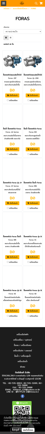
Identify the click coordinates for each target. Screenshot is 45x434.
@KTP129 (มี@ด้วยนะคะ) (27, 391)
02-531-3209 (30, 383)
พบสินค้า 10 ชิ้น (9, 44)
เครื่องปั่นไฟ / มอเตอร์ (22, 350)
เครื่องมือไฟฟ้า (22, 334)
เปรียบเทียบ (13, 100)
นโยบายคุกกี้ (17, 425)
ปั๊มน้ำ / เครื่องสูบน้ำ (22, 356)
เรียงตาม (7, 27)
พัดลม (22, 366)
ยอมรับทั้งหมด (28, 430)
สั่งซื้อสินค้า (13, 95)
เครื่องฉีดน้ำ (22, 361)
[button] (35, 3)
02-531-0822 (15, 383)
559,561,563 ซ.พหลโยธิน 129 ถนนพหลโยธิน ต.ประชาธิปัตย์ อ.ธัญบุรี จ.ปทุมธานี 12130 (22, 377)
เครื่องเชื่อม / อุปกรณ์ (22, 339)
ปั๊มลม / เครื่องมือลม (22, 345)
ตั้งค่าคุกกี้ (15, 430)
